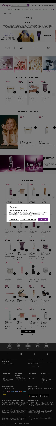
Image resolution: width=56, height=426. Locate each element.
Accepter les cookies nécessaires (28, 219)
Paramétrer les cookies (14, 219)
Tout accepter (43, 219)
